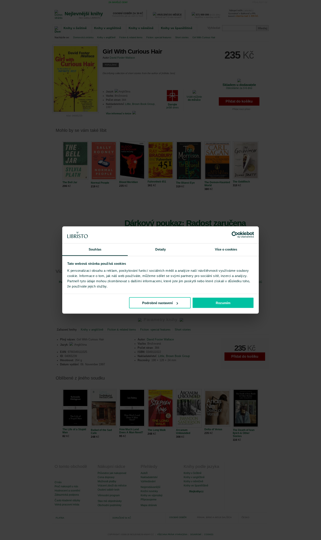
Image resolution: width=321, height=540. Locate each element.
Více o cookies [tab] (226, 249)
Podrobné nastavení (157, 303)
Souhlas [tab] (95, 249)
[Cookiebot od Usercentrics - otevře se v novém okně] (235, 235)
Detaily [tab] (160, 249)
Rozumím (223, 303)
